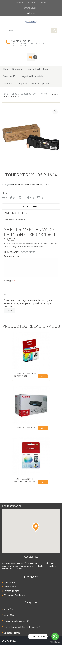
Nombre (9, 280)
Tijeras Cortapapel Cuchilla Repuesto (21, 627)
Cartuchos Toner (29, 93)
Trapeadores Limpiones (15, 621)
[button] (36, 527)
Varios (7, 615)
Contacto (34, 83)
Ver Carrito (31, 2)
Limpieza (22, 83)
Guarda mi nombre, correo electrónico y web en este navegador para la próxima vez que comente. (29, 303)
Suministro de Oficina (37, 69)
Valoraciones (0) (31, 206)
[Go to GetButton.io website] (55, 642)
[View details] (31, 351)
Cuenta (19, 2)
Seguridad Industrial (31, 76)
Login (32, 13)
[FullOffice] (31, 22)
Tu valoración (12, 256)
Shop (14, 93)
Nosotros (17, 69)
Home (6, 69)
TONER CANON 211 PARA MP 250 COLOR (24, 480)
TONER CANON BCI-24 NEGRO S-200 (25, 374)
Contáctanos (10, 582)
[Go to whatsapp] (55, 636)
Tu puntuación (11, 251)
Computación (9, 76)
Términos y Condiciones (15, 595)
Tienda (43, 2)
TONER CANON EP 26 (24, 427)
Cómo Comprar (11, 586)
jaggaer (45, 83)
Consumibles (36, 184)
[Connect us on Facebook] (27, 506)
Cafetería (7, 83)
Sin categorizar (11, 632)
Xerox (44, 93)
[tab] (31, 206)
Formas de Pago (11, 590)
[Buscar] (54, 30)
